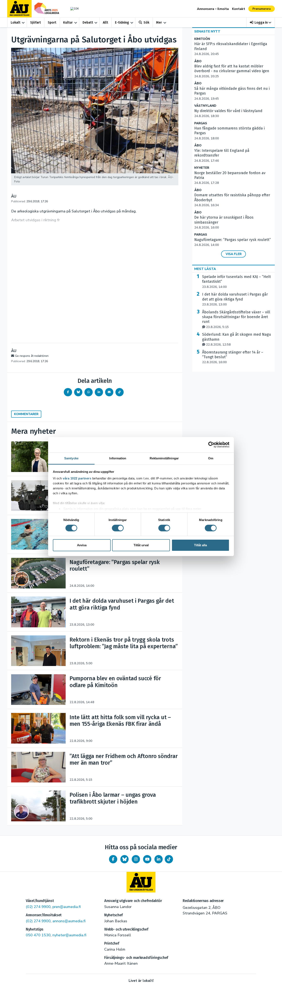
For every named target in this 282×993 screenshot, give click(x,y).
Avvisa (81, 545)
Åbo (197, 61)
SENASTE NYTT (207, 31)
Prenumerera (261, 9)
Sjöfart (35, 22)
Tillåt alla (200, 545)
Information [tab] (117, 458)
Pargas (200, 123)
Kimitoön (202, 39)
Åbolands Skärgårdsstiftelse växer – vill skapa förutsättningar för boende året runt (236, 319)
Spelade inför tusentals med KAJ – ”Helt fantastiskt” (236, 281)
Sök (146, 22)
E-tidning (122, 22)
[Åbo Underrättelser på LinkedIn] (158, 859)
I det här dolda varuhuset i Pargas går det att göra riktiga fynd (235, 299)
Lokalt (15, 22)
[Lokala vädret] (72, 8)
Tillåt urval (141, 545)
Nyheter (201, 168)
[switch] (118, 528)
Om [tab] (210, 458)
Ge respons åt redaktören (32, 356)
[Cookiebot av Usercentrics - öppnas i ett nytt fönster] (211, 445)
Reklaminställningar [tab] (164, 458)
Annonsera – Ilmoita (213, 9)
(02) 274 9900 (38, 906)
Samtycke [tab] (71, 458)
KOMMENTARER (26, 414)
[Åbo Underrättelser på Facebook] (113, 859)
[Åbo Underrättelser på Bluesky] (124, 859)
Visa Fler (234, 254)
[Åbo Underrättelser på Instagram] (136, 859)
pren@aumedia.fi (66, 906)
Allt (105, 22)
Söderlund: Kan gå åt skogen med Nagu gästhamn (236, 339)
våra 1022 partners (77, 478)
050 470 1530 (38, 935)
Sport (52, 22)
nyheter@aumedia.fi (69, 935)
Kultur (68, 22)
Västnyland (205, 106)
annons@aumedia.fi (68, 921)
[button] (260, 22)
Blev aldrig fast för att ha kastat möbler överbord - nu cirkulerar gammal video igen (231, 71)
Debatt (88, 22)
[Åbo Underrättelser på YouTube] (147, 859)
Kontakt (238, 9)
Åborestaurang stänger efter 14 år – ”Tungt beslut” (232, 357)
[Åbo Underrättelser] (141, 882)
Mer (159, 22)
